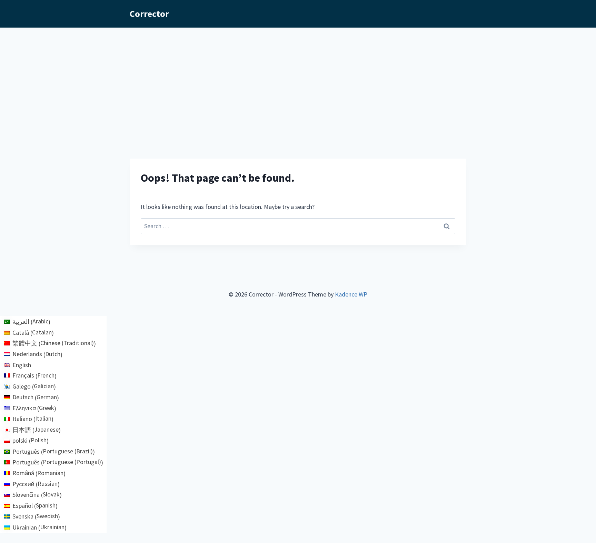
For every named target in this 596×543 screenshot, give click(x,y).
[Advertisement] (298, 79)
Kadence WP (351, 294)
